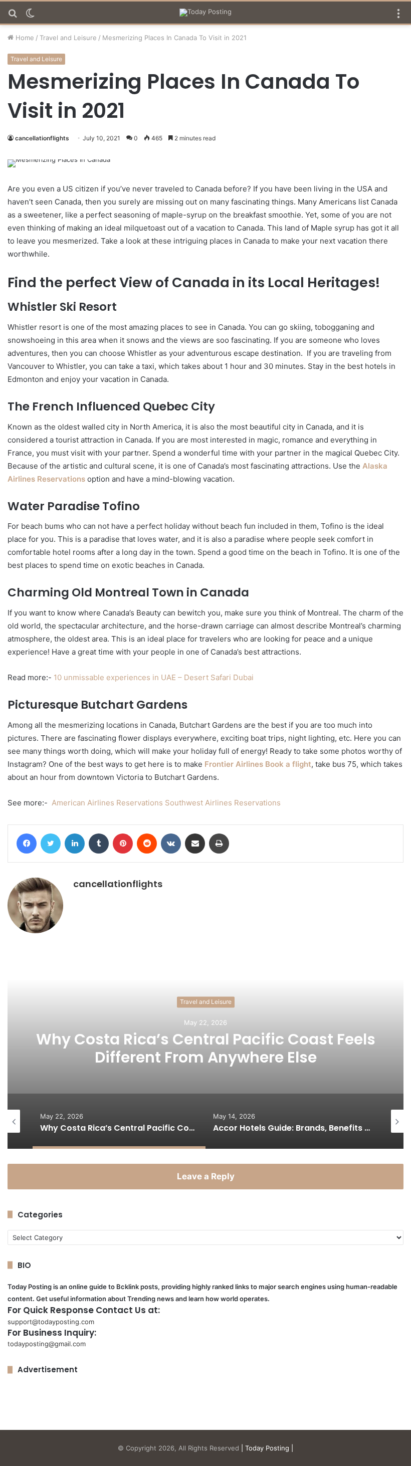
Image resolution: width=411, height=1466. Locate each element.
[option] (205, 1048)
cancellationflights (42, 138)
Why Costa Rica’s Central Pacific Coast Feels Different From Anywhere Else (205, 1049)
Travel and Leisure (68, 38)
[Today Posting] (205, 13)
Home (24, 38)
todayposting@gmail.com (47, 1344)
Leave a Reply (206, 1176)
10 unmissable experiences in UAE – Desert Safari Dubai (154, 677)
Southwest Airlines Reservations (223, 802)
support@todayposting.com (51, 1322)
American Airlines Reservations (107, 802)
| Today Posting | (267, 1448)
